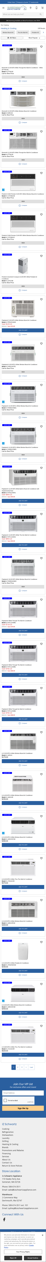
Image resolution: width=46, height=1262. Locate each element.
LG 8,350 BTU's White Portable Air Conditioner (15, 963)
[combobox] (34, 38)
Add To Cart (23, 330)
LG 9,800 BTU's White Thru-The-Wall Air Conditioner (17, 1047)
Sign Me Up (23, 1108)
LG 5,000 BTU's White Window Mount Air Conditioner (17, 753)
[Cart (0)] (42, 7)
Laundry (5, 1138)
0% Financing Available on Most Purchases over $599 (23, 20)
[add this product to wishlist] (41, 46)
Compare (24, 81)
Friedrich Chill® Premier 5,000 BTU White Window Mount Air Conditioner (23, 194)
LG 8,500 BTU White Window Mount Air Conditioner (17, 1005)
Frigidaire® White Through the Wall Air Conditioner (16, 709)
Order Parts (11, 2)
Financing (6, 1153)
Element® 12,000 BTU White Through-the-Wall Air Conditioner (20, 152)
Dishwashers (7, 1135)
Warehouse (7, 1194)
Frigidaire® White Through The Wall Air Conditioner (17, 620)
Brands (5, 1147)
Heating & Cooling (10, 1144)
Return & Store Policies (12, 1165)
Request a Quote (22, 2)
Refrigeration (8, 1132)
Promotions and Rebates (13, 1150)
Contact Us (7, 1162)
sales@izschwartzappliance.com (22, 1189)
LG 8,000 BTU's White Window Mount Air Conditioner (17, 921)
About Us (6, 1159)
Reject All (13, 1258)
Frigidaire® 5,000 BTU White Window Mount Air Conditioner (19, 320)
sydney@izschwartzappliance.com (23, 1208)
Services (5, 1156)
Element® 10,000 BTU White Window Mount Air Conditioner (19, 111)
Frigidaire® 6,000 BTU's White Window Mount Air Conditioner (19, 364)
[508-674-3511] (36, 7)
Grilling (5, 1141)
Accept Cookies (33, 1258)
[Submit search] (40, 14)
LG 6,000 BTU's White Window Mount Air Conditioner (17, 795)
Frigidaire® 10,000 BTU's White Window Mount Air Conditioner (20, 406)
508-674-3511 (15, 1186)
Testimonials (34, 2)
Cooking (5, 1129)
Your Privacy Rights (23, 1252)
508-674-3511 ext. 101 (18, 1205)
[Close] (42, 1235)
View (23, 77)
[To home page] (17, 7)
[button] (3, 7)
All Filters (13, 38)
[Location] (30, 7)
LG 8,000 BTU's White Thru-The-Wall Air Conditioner (17, 879)
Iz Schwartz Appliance (12, 1176)
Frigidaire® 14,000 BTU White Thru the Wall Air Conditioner (19, 535)
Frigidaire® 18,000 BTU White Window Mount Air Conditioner (19, 579)
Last (31, 1067)
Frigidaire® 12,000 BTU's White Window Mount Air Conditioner (20, 447)
